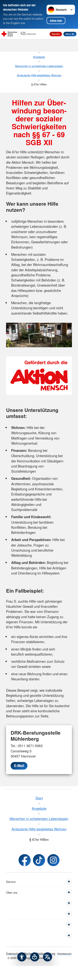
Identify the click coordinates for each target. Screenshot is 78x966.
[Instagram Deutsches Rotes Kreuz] (53, 860)
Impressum (64, 953)
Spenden (56, 33)
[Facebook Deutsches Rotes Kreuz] (25, 860)
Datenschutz (14, 953)
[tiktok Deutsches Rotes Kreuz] (39, 860)
